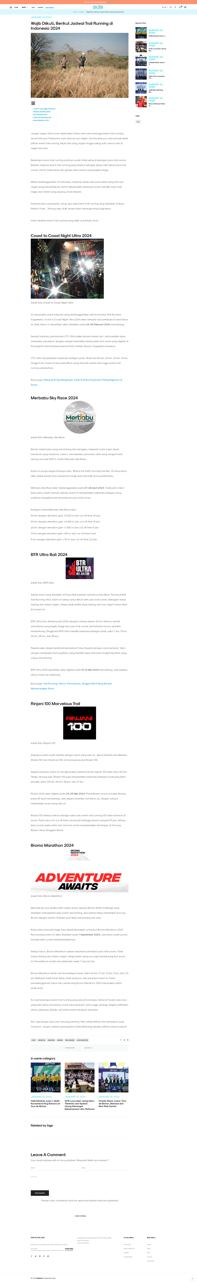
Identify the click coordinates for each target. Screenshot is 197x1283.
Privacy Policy (128, 1257)
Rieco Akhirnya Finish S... (157, 105)
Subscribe (69, 1249)
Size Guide (127, 1244)
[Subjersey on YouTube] (48, 1256)
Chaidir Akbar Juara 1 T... (157, 63)
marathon (51, 1040)
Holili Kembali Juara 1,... (157, 36)
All (138, 121)
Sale (148, 1252)
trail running (69, 1040)
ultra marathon (82, 1040)
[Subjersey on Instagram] (44, 1256)
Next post (88, 1047)
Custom (149, 1257)
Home (149, 1244)
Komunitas (41, 1040)
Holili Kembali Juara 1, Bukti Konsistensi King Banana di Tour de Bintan (45, 1103)
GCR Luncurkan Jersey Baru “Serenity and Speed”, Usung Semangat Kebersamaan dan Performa (79, 1104)
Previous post (70, 1047)
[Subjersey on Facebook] (31, 1256)
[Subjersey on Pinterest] (40, 1256)
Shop (148, 1248)
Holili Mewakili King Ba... (156, 91)
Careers (126, 1252)
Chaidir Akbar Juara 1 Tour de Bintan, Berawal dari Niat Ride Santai (112, 1103)
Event (34, 1040)
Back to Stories (81, 1216)
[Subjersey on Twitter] (36, 1256)
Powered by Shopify (50, 1278)
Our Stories (150, 1261)
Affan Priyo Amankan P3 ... (157, 77)
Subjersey (39, 1278)
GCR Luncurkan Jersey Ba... (157, 50)
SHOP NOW (110, 2)
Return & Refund (129, 1248)
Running (60, 1040)
